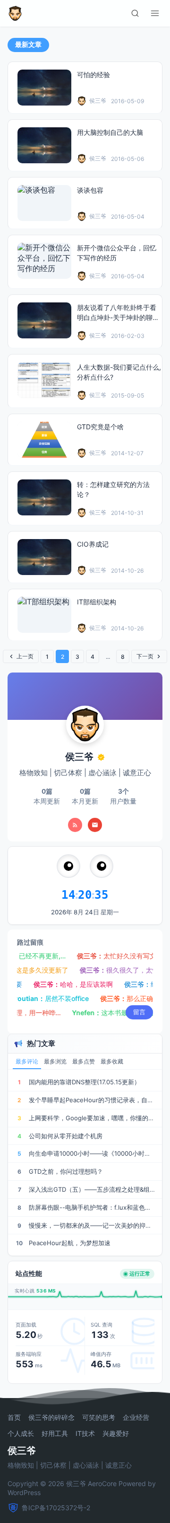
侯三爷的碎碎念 (51, 1417)
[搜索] (135, 13)
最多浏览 (55, 1061)
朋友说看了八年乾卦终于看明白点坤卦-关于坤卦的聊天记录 (118, 317)
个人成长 (21, 1433)
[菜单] (154, 13)
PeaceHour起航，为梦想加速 (69, 1243)
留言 (139, 1012)
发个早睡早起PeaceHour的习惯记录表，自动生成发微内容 (92, 1100)
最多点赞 (83, 1061)
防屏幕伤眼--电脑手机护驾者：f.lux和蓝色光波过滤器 (92, 1207)
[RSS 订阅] (75, 825)
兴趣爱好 (115, 1433)
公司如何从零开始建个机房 (65, 1136)
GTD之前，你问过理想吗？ (66, 1171)
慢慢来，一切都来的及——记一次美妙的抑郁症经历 (92, 1225)
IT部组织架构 (96, 602)
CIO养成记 (93, 544)
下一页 (144, 656)
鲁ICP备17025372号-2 (56, 1508)
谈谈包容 (90, 190)
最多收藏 (112, 1061)
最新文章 (28, 44)
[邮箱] (95, 825)
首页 (14, 1417)
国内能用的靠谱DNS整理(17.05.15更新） (84, 1082)
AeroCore (102, 1483)
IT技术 (85, 1433)
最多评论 (27, 1061)
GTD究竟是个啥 (100, 427)
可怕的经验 (93, 75)
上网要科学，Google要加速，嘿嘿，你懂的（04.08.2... (92, 1118)
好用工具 (55, 1433)
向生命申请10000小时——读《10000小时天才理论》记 (92, 1153)
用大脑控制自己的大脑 (110, 132)
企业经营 (136, 1417)
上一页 (25, 656)
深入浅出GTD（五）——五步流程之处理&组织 (92, 1189)
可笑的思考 (98, 1417)
